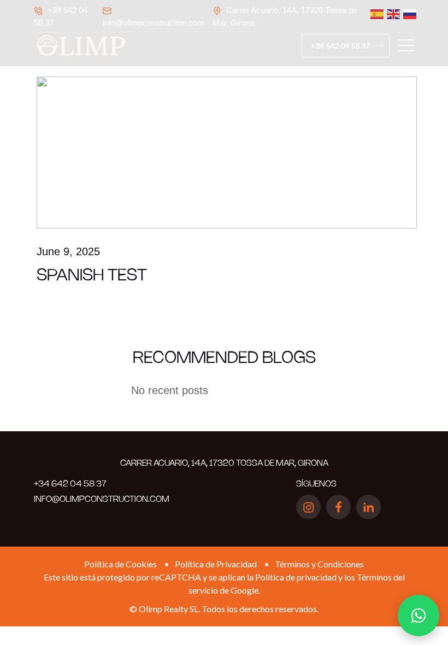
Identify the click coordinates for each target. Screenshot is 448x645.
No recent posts (169, 390)
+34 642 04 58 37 (340, 45)
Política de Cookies (120, 564)
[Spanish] (373, 13)
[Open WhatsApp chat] (418, 615)
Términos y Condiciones (319, 564)
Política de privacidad (296, 577)
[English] (389, 13)
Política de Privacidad (216, 564)
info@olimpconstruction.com (153, 22)
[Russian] (406, 13)
